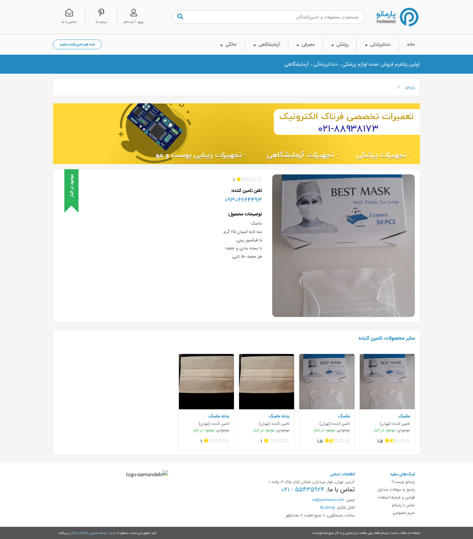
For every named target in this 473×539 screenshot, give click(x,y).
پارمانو (410, 87)
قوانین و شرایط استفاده (396, 497)
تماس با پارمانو (403, 505)
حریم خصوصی (404, 512)
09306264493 (243, 199)
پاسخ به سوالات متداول (396, 489)
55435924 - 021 (302, 489)
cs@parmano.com (328, 500)
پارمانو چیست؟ (403, 482)
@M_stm (327, 507)
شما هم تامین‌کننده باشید (77, 44)
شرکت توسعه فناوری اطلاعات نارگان (93, 532)
